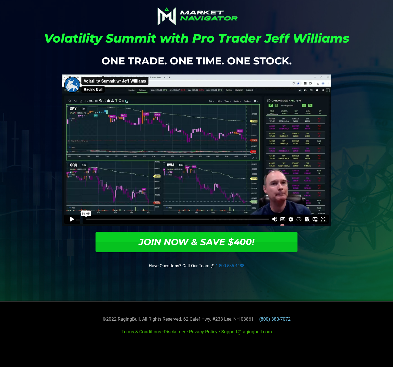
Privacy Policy (203, 331)
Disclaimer (174, 331)
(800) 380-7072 (275, 319)
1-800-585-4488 (229, 265)
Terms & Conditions (141, 331)
